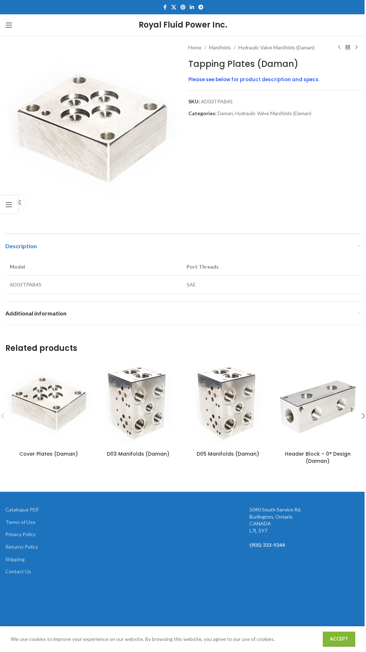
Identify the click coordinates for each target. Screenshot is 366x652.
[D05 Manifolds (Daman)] (228, 404)
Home (195, 47)
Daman (225, 113)
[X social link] (173, 7)
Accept (339, 639)
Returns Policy (21, 547)
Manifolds (220, 47)
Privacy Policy (20, 534)
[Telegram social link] (201, 7)
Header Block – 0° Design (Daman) (318, 457)
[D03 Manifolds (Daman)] (138, 404)
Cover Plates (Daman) (48, 453)
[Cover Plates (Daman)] (48, 404)
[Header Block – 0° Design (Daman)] (317, 404)
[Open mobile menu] (9, 25)
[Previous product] (339, 47)
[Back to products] (347, 47)
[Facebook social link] (164, 7)
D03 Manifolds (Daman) (138, 453)
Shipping (15, 559)
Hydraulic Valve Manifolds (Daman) (276, 47)
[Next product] (356, 47)
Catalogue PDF (22, 509)
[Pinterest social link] (183, 7)
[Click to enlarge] (19, 202)
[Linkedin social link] (192, 7)
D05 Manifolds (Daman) (228, 453)
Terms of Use (20, 522)
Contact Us (18, 571)
